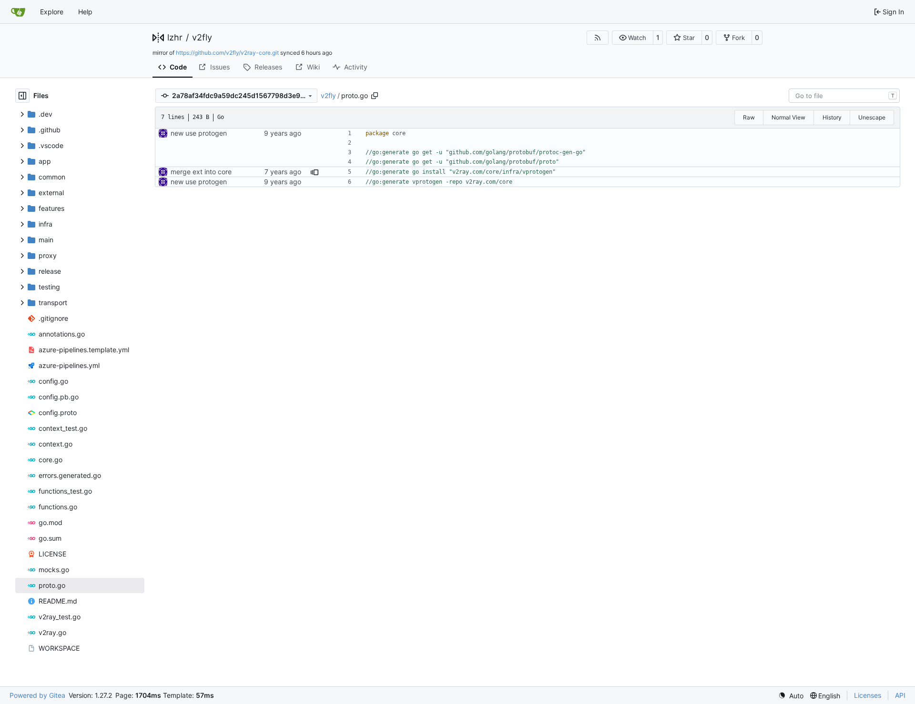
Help (85, 12)
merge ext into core (201, 172)
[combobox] (844, 96)
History (832, 117)
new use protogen (199, 133)
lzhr (175, 37)
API (900, 695)
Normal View (788, 117)
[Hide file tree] (22, 96)
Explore (51, 12)
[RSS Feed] (598, 37)
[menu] (790, 696)
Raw (749, 117)
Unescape (871, 117)
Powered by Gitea (37, 695)
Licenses (867, 695)
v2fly (202, 37)
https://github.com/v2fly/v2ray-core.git (227, 52)
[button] (632, 37)
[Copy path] (374, 95)
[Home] (18, 11)
